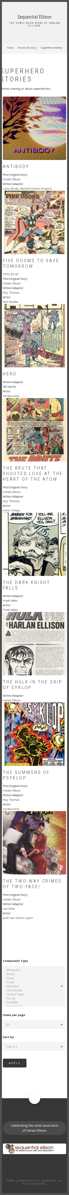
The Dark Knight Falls (26, 585)
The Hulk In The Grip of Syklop (32, 684)
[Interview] (34, 986)
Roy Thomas (11, 292)
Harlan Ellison (12, 179)
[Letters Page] (34, 994)
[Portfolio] (34, 1002)
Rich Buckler (11, 302)
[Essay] (34, 982)
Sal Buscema (11, 396)
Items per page (14, 1015)
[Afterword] (34, 970)
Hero (10, 374)
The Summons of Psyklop (26, 775)
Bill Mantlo (9, 386)
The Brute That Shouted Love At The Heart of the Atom (33, 473)
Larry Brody (11, 188)
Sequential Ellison (34, 17)
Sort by (8, 1037)
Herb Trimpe (11, 510)
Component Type (15, 961)
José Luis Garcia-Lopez (18, 918)
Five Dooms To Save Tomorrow (31, 263)
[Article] (34, 974)
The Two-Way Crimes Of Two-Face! (32, 883)
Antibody (16, 166)
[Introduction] (34, 990)
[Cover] (34, 978)
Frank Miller (10, 600)
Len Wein (9, 908)
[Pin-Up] (34, 998)
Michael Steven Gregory (36, 188)
